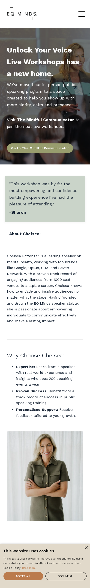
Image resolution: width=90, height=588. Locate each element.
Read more (29, 567)
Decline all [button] (66, 576)
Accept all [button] (23, 576)
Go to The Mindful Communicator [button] (40, 148)
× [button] (86, 548)
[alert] (45, 566)
